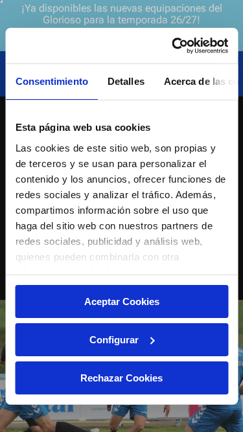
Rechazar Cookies (121, 377)
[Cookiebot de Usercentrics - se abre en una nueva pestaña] (173, 45)
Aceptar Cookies (121, 301)
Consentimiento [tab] (51, 81)
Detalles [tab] (125, 81)
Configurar (114, 339)
